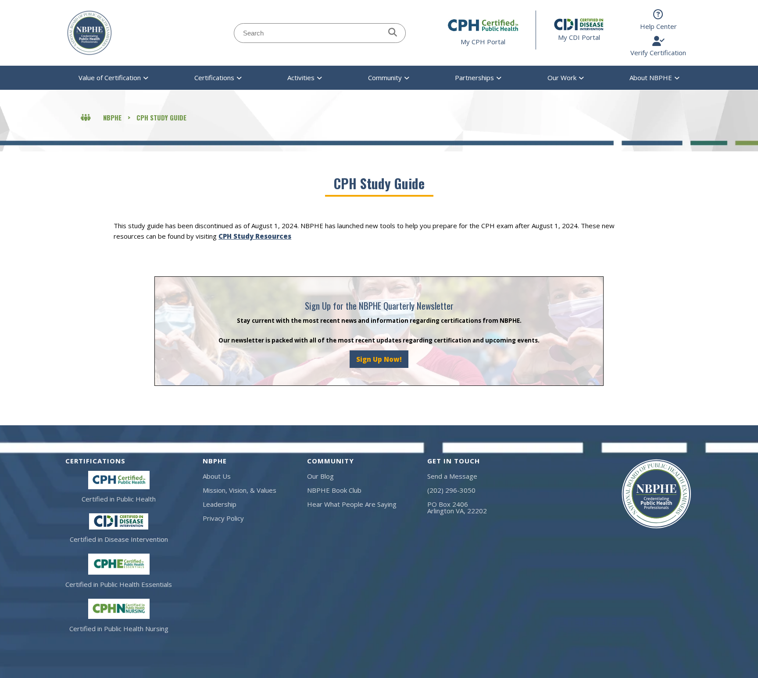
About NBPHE (650, 77)
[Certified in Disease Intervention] (118, 521)
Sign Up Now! (379, 359)
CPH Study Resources (254, 236)
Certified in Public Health (119, 498)
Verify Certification (658, 52)
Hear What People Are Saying (352, 504)
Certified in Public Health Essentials (118, 584)
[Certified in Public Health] (118, 480)
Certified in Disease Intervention (119, 539)
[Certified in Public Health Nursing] (118, 609)
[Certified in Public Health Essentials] (118, 564)
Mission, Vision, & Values (239, 490)
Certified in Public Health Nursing (118, 628)
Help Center (658, 26)
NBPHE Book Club (334, 490)
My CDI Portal (579, 37)
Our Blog (320, 476)
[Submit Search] (393, 32)
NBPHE (112, 117)
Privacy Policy (223, 518)
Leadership (219, 504)
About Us (217, 476)
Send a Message (452, 476)
